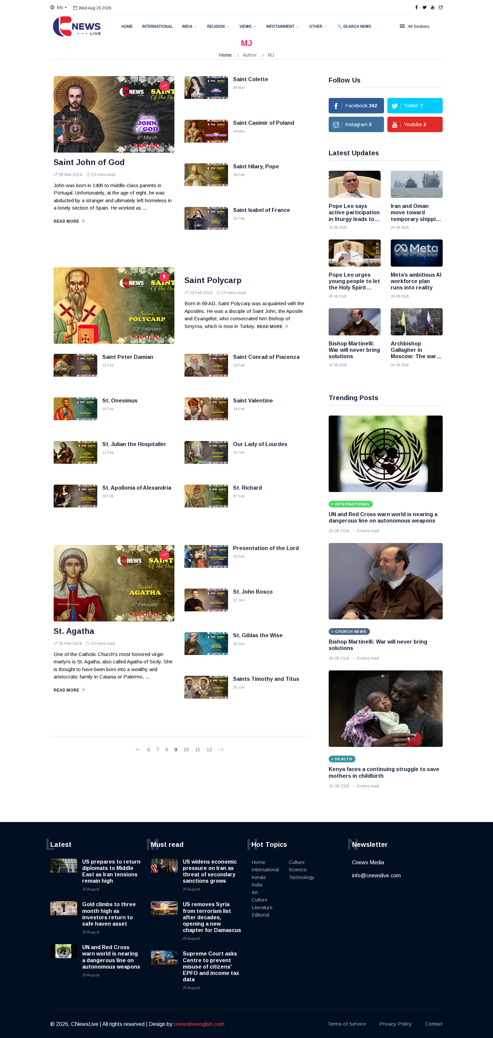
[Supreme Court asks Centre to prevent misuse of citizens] (164, 963)
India (187, 26)
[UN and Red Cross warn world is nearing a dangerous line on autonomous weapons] (386, 454)
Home (127, 26)
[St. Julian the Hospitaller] (75, 458)
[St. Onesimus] (75, 414)
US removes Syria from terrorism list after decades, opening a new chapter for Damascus (212, 917)
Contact (434, 1024)
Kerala (259, 877)
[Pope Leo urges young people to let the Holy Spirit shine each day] (355, 253)
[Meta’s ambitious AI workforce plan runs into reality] (417, 253)
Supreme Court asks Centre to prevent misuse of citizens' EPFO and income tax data (211, 966)
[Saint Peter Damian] (75, 370)
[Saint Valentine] (206, 414)
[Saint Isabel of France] (206, 223)
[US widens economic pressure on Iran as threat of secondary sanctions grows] (164, 872)
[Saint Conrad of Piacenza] (206, 370)
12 (209, 749)
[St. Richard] (206, 501)
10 (186, 749)
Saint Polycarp (212, 280)
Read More (66, 221)
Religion (216, 26)
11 (197, 749)
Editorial (260, 915)
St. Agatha (74, 631)
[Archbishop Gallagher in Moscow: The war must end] (417, 321)
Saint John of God (89, 162)
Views (245, 26)
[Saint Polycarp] (114, 305)
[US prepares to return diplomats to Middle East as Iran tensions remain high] (63, 872)
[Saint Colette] (206, 93)
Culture (259, 900)
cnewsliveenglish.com (199, 1024)
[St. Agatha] (114, 583)
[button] (58, 7)
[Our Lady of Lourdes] (206, 458)
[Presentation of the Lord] (206, 562)
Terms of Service (347, 1024)
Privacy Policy (395, 1024)
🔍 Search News (354, 26)
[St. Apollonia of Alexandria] (75, 501)
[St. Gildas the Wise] (206, 649)
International (157, 26)
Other (315, 26)
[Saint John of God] (114, 114)
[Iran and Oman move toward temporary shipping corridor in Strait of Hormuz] (417, 184)
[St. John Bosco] (206, 605)
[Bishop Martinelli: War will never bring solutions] (355, 321)
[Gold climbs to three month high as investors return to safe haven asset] (63, 914)
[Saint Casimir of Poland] (206, 136)
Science (298, 869)
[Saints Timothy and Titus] (206, 692)
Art (255, 892)
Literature (262, 907)
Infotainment (280, 26)
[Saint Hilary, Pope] (206, 180)
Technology (302, 877)
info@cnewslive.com (376, 875)
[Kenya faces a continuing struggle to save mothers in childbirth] (386, 708)
